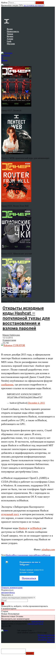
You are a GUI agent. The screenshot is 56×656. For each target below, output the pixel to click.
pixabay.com (48, 549)
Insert (30, 653)
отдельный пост (10, 514)
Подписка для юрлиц (46, 637)
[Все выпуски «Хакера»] (1, 48)
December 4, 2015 (36, 403)
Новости (39, 555)
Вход (53, 4)
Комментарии (9, 340)
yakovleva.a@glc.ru (35, 624)
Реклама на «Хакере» (46, 639)
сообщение (7, 384)
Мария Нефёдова (11, 335)
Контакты (51, 642)
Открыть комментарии (11, 587)
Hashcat (23, 528)
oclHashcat (35, 528)
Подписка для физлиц (46, 635)
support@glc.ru (37, 621)
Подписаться (29, 578)
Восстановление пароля (24, 555)
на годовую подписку (34, 5)
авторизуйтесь (8, 592)
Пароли (46, 555)
